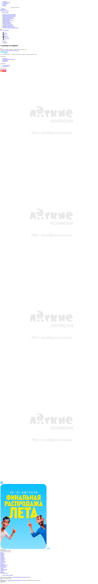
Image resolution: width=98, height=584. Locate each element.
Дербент (2, 555)
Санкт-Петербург (3, 569)
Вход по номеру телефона (8, 575)
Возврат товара (6, 66)
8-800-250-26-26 (3, 9)
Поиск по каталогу (14, 7)
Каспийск (2, 554)
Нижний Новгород (4, 565)
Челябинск (2, 572)
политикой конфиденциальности (14, 580)
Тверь (1, 571)
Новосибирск (3, 566)
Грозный (2, 559)
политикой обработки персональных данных (21, 577)
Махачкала (2, 553)
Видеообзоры (5, 3)
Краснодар (2, 564)
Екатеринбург (3, 562)
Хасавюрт (2, 556)
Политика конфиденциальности (9, 59)
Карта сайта (5, 61)
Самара (1, 568)
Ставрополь (2, 570)
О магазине (5, 1)
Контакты (5, 5)
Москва (1, 552)
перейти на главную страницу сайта (12, 50)
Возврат (4, 4)
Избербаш (2, 557)
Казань (1, 563)
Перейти (48, 548)
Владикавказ (2, 558)
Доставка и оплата (6, 2)
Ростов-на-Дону (3, 567)
